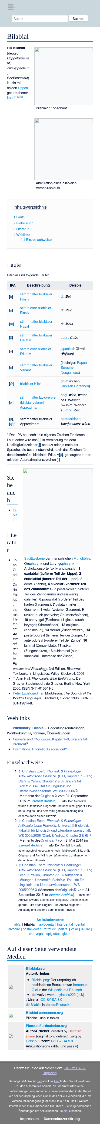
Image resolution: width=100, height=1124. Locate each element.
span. (65, 337)
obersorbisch (70, 418)
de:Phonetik (60, 1004)
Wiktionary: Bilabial (28, 727)
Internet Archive (43, 800)
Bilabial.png (40, 979)
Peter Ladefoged (25, 693)
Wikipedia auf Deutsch (65, 989)
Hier (57, 1081)
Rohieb (31, 1040)
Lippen (23, 87)
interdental (65, 924)
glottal (66, 933)
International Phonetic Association (38, 748)
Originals (47, 795)
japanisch (68, 348)
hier (39, 1081)
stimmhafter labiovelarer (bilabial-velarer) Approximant (38, 402)
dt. (62, 296)
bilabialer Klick (31, 383)
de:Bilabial (33, 1004)
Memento (27, 795)
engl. (64, 394)
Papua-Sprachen (74, 365)
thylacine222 (66, 994)
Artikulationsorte (50, 919)
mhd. (69, 409)
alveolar (14, 928)
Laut (10, 97)
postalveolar (32, 928)
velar (74, 928)
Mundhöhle (81, 558)
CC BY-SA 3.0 (51, 999)
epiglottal (53, 933)
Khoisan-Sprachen (75, 385)
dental (80, 924)
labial (17, 924)
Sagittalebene (34, 558)
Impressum (29, 1118)
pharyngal (36, 933)
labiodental (46, 924)
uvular (85, 928)
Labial (15, 514)
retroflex (49, 928)
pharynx (36, 563)
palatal (63, 928)
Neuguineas (70, 372)
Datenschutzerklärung (62, 1118)
